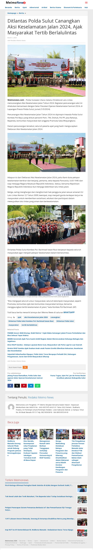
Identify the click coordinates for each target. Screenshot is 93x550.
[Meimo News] (15, 2)
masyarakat (14, 325)
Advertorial (44, 541)
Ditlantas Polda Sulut (65, 321)
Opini (36, 541)
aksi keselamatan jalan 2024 (36, 317)
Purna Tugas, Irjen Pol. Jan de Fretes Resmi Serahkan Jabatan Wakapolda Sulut (68, 375)
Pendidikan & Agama (78, 543)
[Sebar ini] (10, 386)
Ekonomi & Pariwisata (75, 541)
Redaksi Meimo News (41, 397)
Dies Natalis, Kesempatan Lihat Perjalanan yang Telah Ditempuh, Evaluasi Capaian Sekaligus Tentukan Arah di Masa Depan (30, 450)
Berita (30, 541)
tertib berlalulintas (29, 325)
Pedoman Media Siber (38, 545)
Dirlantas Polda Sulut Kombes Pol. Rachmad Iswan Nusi (31, 321)
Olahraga (23, 543)
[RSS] (25, 367)
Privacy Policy (9, 545)
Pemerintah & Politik (62, 543)
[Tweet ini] (17, 386)
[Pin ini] (24, 386)
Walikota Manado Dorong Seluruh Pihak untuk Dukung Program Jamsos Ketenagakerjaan (14, 448)
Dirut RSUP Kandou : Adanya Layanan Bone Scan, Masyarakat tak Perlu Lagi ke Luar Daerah (44, 345)
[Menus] (86, 2)
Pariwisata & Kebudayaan (43, 543)
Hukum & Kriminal (11, 543)
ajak (19, 317)
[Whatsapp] (37, 386)
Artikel (52, 541)
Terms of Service (22, 545)
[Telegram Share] (31, 386)
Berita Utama (61, 541)
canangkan (55, 317)
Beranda (22, 541)
